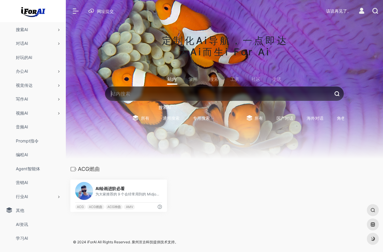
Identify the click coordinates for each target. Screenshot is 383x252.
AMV (129, 207)
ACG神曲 (114, 207)
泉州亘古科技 (142, 242)
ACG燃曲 (95, 207)
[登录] (361, 11)
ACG (80, 207)
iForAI (92, 242)
